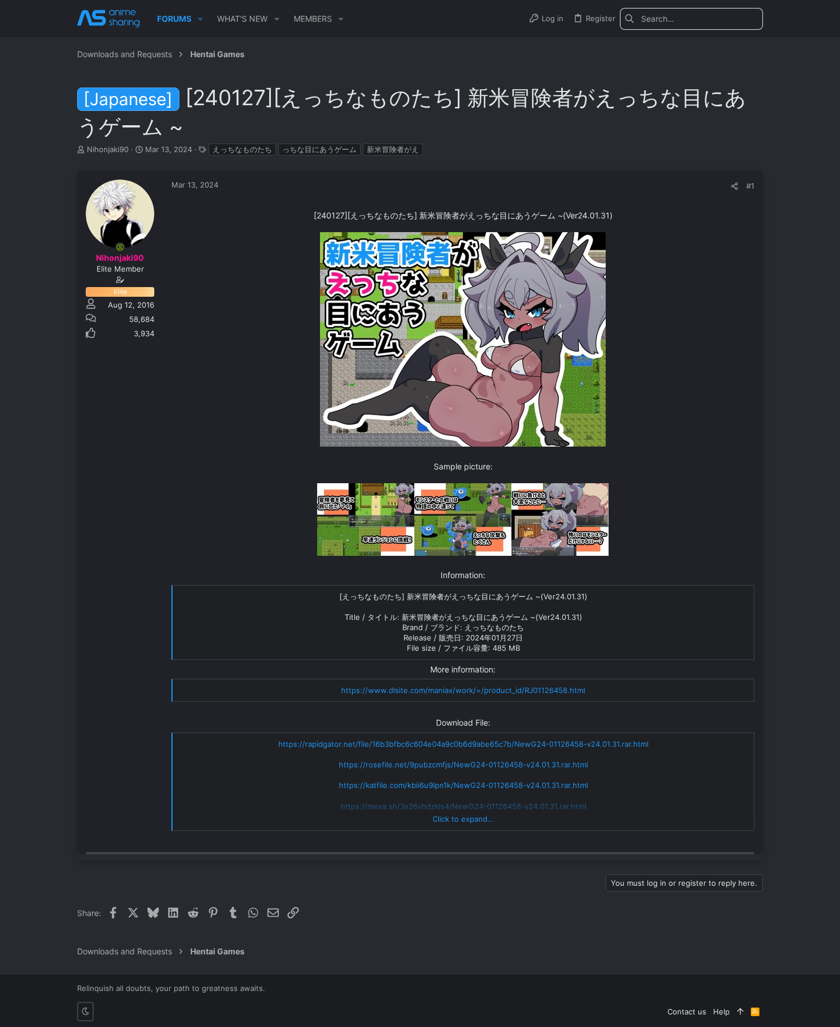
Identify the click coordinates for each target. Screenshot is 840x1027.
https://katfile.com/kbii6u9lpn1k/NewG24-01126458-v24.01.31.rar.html (463, 785)
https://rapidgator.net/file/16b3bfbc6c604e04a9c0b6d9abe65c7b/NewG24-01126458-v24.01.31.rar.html (463, 744)
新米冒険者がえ (393, 149)
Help (721, 1011)
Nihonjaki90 (108, 149)
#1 (750, 185)
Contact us (686, 1011)
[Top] (740, 1011)
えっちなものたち (242, 149)
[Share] (734, 186)
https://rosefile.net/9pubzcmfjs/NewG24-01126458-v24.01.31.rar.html (463, 764)
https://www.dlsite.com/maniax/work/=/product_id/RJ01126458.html (463, 690)
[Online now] (120, 247)
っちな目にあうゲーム (319, 149)
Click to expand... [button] (463, 818)
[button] (200, 19)
